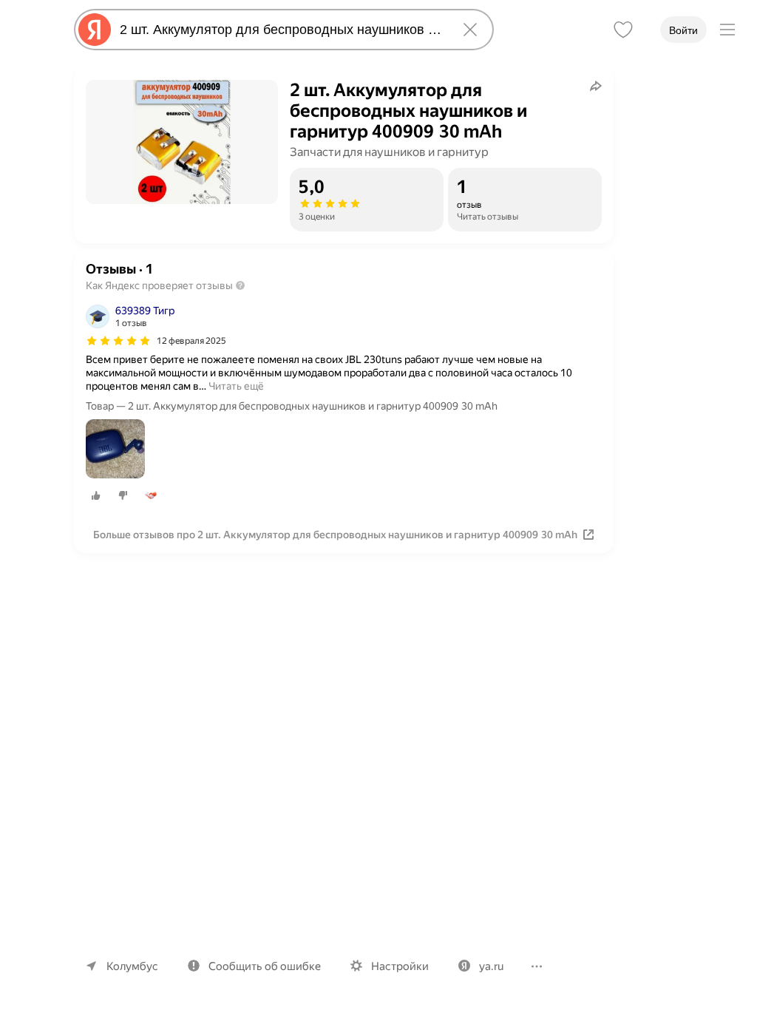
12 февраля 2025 (191, 341)
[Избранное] (623, 29)
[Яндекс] (94, 29)
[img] (118, 341)
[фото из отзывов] (115, 450)
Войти (683, 30)
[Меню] (727, 29)
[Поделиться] (596, 86)
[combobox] (281, 29)
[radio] (96, 495)
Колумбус (132, 966)
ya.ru (491, 966)
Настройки (400, 966)
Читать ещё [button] (236, 386)
